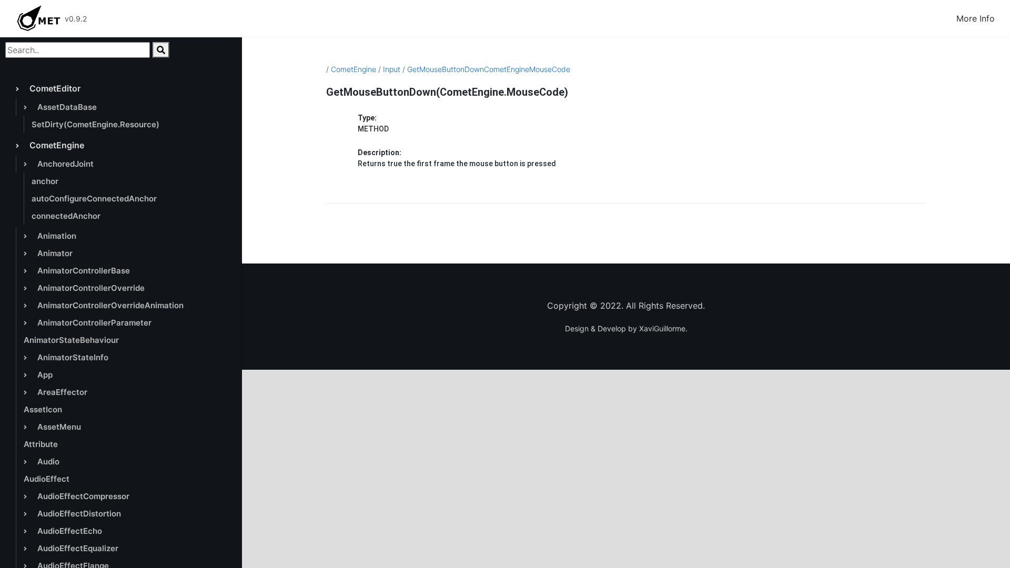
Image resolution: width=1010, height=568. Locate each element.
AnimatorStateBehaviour (71, 340)
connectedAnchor (66, 216)
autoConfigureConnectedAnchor (94, 199)
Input (391, 69)
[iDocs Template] (38, 18)
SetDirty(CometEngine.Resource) (95, 124)
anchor (45, 181)
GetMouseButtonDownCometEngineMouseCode (488, 69)
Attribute (41, 444)
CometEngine (353, 69)
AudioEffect (46, 479)
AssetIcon (43, 409)
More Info (975, 18)
